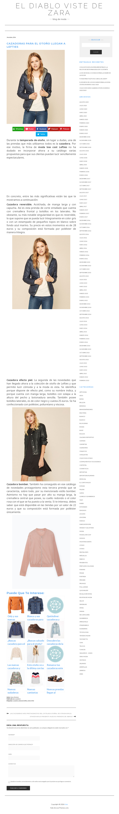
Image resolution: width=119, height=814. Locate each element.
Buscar (95, 52)
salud (81, 601)
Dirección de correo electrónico (20, 744)
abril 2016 (83, 248)
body (81, 430)
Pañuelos (83, 555)
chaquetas (83, 455)
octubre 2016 (84, 227)
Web (10, 754)
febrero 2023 (84, 123)
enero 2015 (83, 300)
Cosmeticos (83, 468)
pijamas (82, 569)
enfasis (82, 486)
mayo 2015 (83, 286)
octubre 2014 (84, 311)
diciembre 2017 (84, 178)
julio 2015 (83, 279)
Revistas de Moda (85, 597)
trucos (82, 646)
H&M (81, 500)
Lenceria (82, 517)
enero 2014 (83, 342)
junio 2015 (83, 283)
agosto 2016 (84, 234)
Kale (66, 804)
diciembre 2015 (84, 262)
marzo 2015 (83, 293)
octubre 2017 (84, 185)
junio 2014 (83, 325)
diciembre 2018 (84, 137)
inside (81, 503)
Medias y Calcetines (86, 528)
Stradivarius (84, 625)
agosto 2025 (84, 102)
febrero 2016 (84, 255)
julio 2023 (83, 105)
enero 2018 (83, 175)
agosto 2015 (84, 276)
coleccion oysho (86, 458)
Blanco (82, 416)
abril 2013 (83, 373)
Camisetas (83, 444)
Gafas (81, 493)
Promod (82, 583)
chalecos (83, 451)
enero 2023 (83, 126)
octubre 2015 (84, 269)
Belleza (82, 402)
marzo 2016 (83, 252)
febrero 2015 (84, 297)
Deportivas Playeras (86, 475)
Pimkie (81, 573)
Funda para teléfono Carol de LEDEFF (93, 79)
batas (81, 399)
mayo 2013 (83, 370)
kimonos (82, 510)
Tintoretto (83, 639)
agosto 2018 (84, 151)
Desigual (82, 479)
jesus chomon (15, 697)
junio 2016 (83, 241)
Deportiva (83, 472)
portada (82, 576)
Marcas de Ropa (85, 524)
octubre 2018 (84, 144)
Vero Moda (83, 656)
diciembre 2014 (84, 304)
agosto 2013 (84, 359)
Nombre (11, 735)
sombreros (83, 618)
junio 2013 (83, 366)
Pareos (82, 559)
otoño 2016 (31, 700)
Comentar (12, 764)
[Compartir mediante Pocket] (29, 129)
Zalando (82, 663)
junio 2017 (83, 199)
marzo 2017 (83, 210)
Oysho (81, 545)
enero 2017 (83, 217)
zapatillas (83, 667)
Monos (82, 538)
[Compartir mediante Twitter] (41, 134)
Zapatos (82, 670)
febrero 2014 (84, 339)
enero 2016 (83, 259)
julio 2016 (83, 238)
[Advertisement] (41, 177)
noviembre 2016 (85, 224)
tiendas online (84, 636)
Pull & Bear (83, 587)
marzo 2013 (83, 377)
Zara (81, 674)
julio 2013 (83, 363)
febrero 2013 (84, 380)
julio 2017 (83, 196)
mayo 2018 (83, 161)
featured (21, 700)
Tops (81, 642)
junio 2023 (83, 109)
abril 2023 (83, 116)
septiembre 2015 (85, 272)
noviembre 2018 (85, 140)
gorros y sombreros (87, 496)
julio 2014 (83, 321)
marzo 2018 (83, 168)
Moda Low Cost (85, 535)
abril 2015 (83, 290)
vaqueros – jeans (85, 653)
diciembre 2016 (84, 220)
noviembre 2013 (85, 349)
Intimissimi (83, 507)
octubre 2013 (84, 352)
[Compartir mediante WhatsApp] (17, 129)
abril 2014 (83, 332)
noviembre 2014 (85, 307)
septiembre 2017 (85, 189)
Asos (81, 395)
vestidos (82, 660)
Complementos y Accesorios (90, 462)
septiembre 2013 (85, 356)
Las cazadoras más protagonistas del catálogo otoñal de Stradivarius (40, 713)
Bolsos (82, 434)
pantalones (83, 552)
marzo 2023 (83, 119)
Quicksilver (83, 590)
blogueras (83, 423)
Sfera (81, 608)
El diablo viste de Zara (60, 9)
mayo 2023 (83, 112)
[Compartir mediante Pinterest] (64, 129)
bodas (81, 427)
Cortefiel (83, 465)
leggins (82, 514)
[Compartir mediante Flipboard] (53, 129)
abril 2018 (83, 165)
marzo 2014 (83, 335)
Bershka (82, 406)
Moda (81, 531)
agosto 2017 (84, 192)
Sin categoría (84, 615)
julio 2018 (83, 154)
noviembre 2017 (85, 182)
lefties (25, 700)
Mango (82, 521)
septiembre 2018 (85, 147)
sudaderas (83, 629)
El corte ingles (85, 482)
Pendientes (83, 562)
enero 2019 (83, 133)
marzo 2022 (83, 130)
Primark (82, 580)
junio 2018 (83, 158)
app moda (83, 392)
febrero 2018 (84, 171)
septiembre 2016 (85, 231)
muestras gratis (85, 542)
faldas (81, 489)
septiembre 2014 (85, 314)
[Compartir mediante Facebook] (41, 129)
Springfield (83, 622)
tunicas (82, 649)
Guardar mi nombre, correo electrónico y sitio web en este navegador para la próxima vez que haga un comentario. (40, 781)
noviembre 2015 (85, 265)
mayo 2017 (83, 203)
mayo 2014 (83, 328)
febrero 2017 (84, 213)
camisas (82, 441)
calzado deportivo (86, 437)
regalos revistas (85, 594)
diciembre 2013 (84, 346)
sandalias (83, 604)
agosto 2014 (84, 318)
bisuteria (82, 413)
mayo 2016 (83, 245)
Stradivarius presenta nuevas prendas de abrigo (51, 716)
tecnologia (83, 632)
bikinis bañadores (86, 409)
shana (81, 611)
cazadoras (18, 699)
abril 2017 (83, 206)
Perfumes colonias (86, 566)
